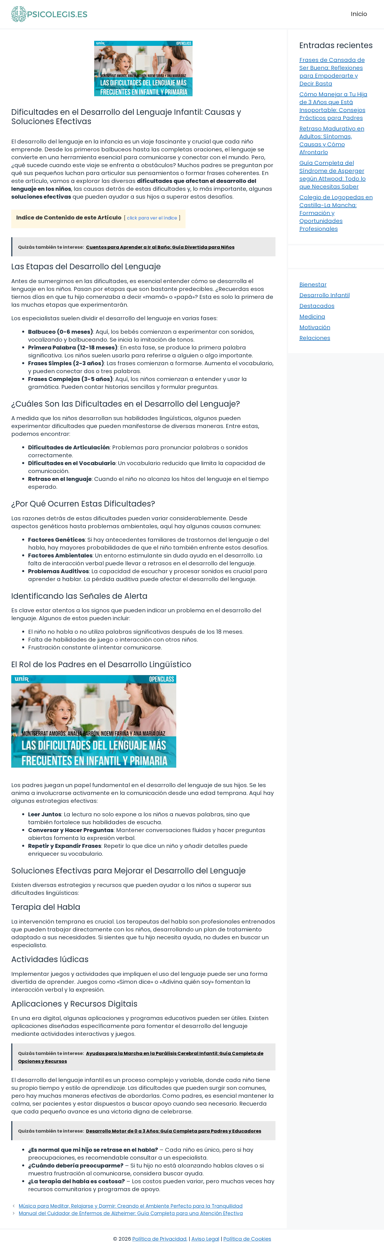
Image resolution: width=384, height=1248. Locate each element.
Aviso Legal (205, 1238)
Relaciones (314, 338)
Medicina (312, 317)
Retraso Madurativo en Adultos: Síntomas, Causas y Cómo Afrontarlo (331, 140)
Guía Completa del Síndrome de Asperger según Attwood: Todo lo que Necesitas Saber (332, 175)
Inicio (359, 14)
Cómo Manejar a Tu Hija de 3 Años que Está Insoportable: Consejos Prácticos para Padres (333, 106)
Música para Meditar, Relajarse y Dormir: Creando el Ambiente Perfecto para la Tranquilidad (131, 1206)
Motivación (314, 327)
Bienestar (313, 284)
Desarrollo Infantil (324, 295)
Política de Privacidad (159, 1238)
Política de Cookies (247, 1238)
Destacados (317, 306)
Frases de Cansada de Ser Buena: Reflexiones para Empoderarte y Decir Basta (332, 72)
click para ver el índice (152, 218)
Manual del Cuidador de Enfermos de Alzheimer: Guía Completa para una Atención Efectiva (131, 1213)
